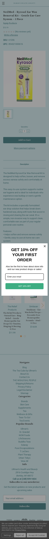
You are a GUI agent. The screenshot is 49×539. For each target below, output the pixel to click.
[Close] (45, 246)
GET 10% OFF (24, 286)
